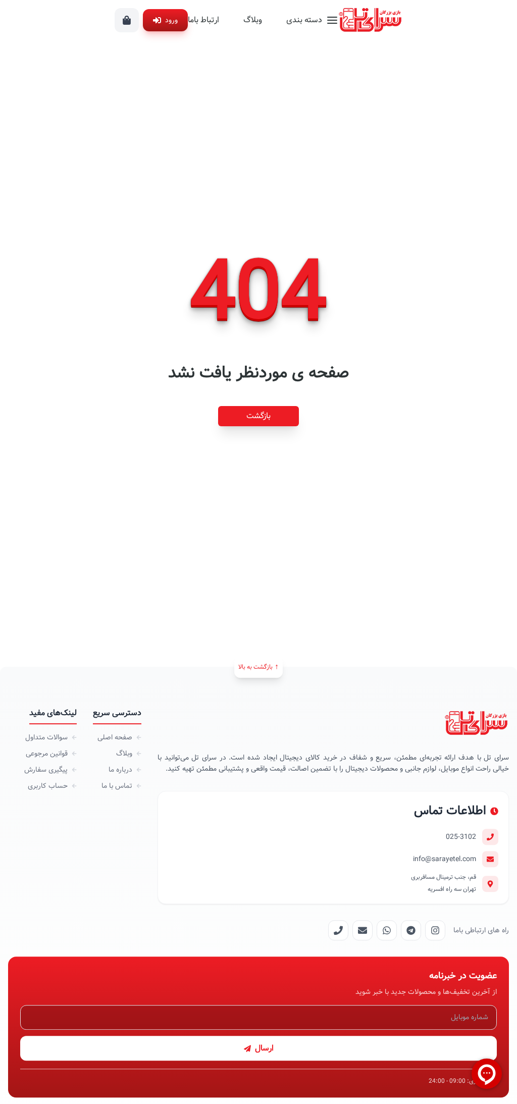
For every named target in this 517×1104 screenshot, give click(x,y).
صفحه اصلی (114, 737)
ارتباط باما (203, 20)
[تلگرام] (411, 931)
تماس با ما (116, 786)
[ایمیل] (362, 931)
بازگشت (258, 416)
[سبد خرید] (127, 20)
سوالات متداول (46, 737)
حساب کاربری (48, 786)
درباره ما (120, 770)
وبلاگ (252, 20)
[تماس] (338, 931)
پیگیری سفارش (46, 770)
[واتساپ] (387, 931)
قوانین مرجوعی (47, 753)
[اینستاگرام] (435, 931)
